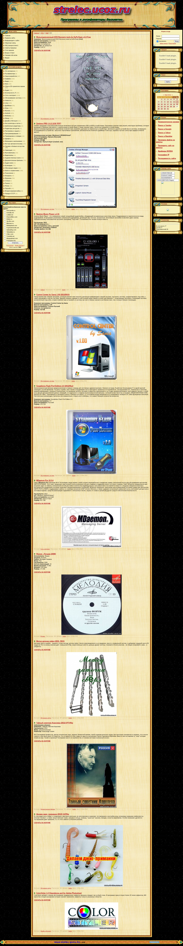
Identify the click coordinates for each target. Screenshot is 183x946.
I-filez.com (10, 234)
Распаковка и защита (12, 131)
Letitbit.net (10, 215)
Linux (6, 103)
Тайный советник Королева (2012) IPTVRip (54, 723)
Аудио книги (9, 163)
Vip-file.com (10, 221)
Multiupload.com (12, 225)
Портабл (8, 188)
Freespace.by (11, 240)
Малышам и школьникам (13, 141)
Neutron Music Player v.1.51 (47, 214)
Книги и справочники (12, 170)
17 (168, 104)
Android (7, 113)
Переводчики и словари (13, 136)
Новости (8, 100)
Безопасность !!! (10, 93)
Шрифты (8, 138)
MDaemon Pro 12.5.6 (44, 480)
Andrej (73, 118)
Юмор (7, 118)
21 (158, 106)
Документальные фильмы (14, 160)
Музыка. (8, 110)
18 (171, 104)
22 (162, 106)
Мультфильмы (10, 153)
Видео (7, 81)
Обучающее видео (11, 168)
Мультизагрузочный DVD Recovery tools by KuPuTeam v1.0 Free (63, 37)
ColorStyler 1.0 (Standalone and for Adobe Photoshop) (59, 893)
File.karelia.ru (11, 210)
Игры (6, 108)
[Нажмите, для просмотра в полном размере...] (91, 116)
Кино (6, 84)
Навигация (8, 150)
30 (165, 109)
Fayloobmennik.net (13, 227)
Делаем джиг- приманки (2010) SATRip (52, 814)
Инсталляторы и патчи (12, 123)
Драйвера (8, 105)
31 (168, 109)
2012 (42, 33)
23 (165, 106)
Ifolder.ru (9, 219)
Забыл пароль (164, 43)
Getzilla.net (10, 212)
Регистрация (172, 43)
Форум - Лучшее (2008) (46, 554)
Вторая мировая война (12, 191)
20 (177, 104)
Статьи (7, 181)
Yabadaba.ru (11, 232)
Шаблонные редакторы (13, 126)
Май (47, 33)
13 (177, 102)
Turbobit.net (10, 236)
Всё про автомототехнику (14, 144)
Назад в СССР (10, 193)
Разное (7, 183)
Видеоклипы (9, 155)
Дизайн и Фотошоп (11, 121)
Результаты (10, 245)
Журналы (8, 178)
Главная (36, 33)
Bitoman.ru (10, 223)
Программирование (11, 133)
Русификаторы (10, 73)
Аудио (7, 90)
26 (174, 106)
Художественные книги (13, 158)
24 (168, 106)
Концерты (8, 175)
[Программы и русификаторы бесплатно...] (168, 194)
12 (174, 102)
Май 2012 (168, 95)
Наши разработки (11, 76)
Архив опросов (19, 245)
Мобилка (8, 116)
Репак (7, 186)
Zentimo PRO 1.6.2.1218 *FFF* (48, 124)
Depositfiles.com (12, 217)
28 (158, 109)
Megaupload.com (12, 238)
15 (162, 104)
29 (162, 109)
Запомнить (162, 41)
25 (171, 106)
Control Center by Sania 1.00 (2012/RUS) (53, 295)
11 (171, 102)
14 (158, 104)
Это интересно (10, 71)
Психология (9, 173)
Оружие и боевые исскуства (14, 146)
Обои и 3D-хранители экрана (15, 86)
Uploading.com (11, 230)
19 (174, 104)
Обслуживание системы (13, 98)
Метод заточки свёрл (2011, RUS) (50, 641)
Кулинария (8, 165)
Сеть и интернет (10, 95)
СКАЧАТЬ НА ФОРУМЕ (42, 50)
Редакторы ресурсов (12, 128)
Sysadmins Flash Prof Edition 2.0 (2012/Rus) (54, 386)
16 (165, 104)
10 (168, 102)
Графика (8, 79)
